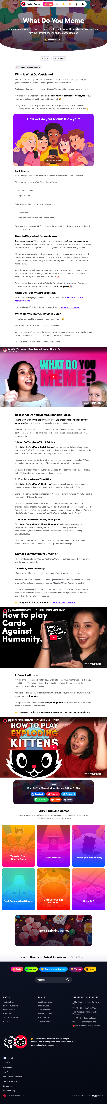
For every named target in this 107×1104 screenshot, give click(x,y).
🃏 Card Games (59, 58)
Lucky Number (44, 1010)
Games (41, 997)
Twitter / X (70, 794)
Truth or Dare (8, 1002)
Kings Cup (7, 1021)
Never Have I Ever (10, 1006)
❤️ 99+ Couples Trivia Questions (86, 1026)
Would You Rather (10, 1017)
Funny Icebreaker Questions (84, 1022)
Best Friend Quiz (45, 1002)
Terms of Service (10, 1081)
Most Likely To (9, 1010)
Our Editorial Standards (12, 1077)
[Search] (83, 4)
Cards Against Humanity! (64, 602)
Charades (7, 1013)
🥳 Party (44, 58)
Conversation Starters (86, 997)
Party (6, 997)
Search (41, 980)
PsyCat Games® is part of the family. (88, 1096)
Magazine (34, 957)
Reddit (57, 799)
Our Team (7, 1072)
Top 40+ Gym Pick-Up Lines (84, 1018)
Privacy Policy (8, 1086)
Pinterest (54, 794)
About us (7, 1063)
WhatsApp (42, 799)
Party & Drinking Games (55, 957)
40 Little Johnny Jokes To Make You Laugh (85, 1003)
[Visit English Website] (15, 1041)
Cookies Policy (9, 1091)
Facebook (39, 794)
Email (69, 799)
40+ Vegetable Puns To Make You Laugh (84, 1013)
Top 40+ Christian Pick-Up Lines (85, 1008)
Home (22, 957)
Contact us (7, 1067)
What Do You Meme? (70, 307)
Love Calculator (44, 1021)
